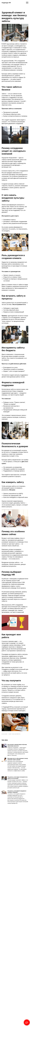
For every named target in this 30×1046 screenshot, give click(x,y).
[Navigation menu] (27, 2)
